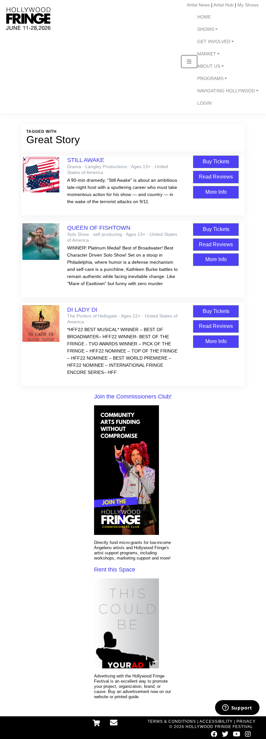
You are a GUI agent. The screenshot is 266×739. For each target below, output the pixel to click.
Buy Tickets (216, 161)
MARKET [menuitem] (206, 54)
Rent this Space (114, 569)
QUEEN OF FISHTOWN (98, 228)
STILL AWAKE (85, 160)
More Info (216, 192)
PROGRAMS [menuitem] (210, 78)
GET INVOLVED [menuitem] (213, 41)
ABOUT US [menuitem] (208, 66)
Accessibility (216, 721)
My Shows (248, 4)
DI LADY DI (82, 309)
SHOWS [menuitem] (205, 29)
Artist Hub (223, 4)
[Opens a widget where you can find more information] (237, 708)
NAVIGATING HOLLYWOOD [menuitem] (226, 90)
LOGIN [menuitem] (204, 103)
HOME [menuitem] (204, 17)
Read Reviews (216, 176)
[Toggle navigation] (189, 61)
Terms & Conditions (172, 721)
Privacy (246, 721)
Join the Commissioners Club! (133, 396)
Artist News (198, 4)
